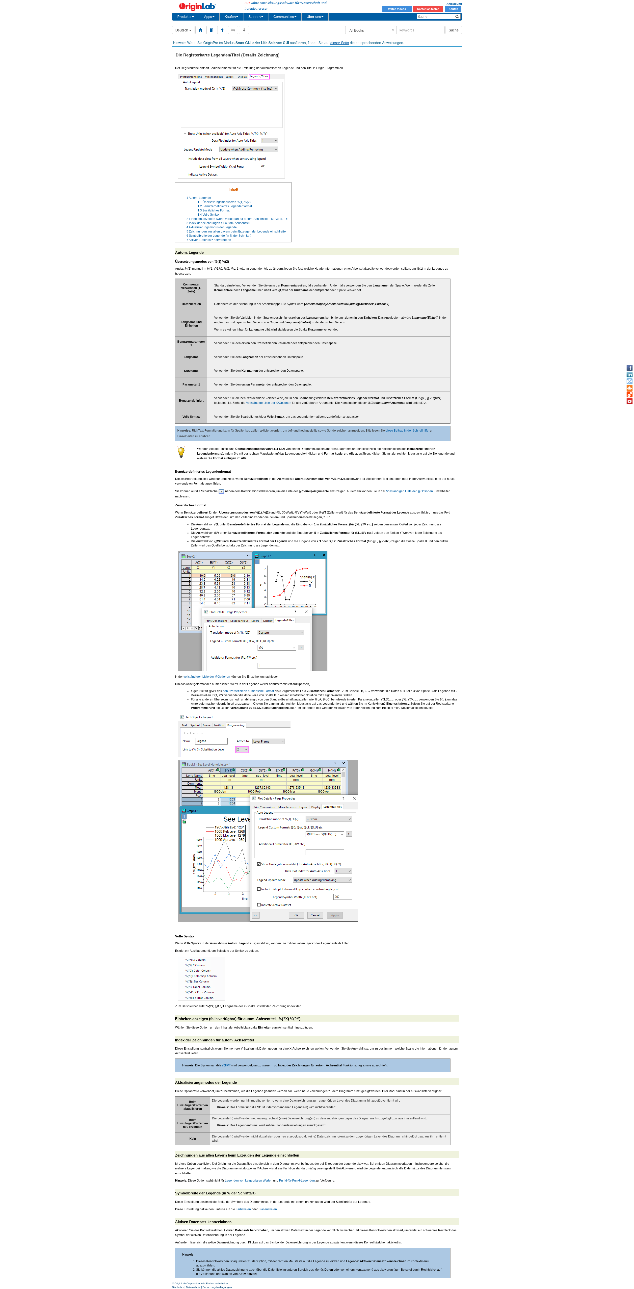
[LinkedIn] (629, 374)
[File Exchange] (629, 394)
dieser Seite (339, 42)
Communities (283, 17)
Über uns (314, 17)
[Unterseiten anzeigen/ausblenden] (244, 30)
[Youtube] (629, 401)
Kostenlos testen (428, 8)
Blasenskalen (268, 1209)
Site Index (178, 1287)
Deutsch (182, 29)
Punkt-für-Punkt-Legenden (297, 1180)
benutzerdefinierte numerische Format (248, 691)
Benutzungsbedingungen (217, 1287)
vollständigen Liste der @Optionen (207, 676)
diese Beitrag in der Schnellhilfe (407, 430)
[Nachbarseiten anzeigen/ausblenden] (233, 30)
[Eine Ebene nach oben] (222, 30)
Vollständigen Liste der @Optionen (409, 491)
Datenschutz (193, 1287)
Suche (454, 29)
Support (254, 17)
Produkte (184, 17)
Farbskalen (243, 1209)
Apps (208, 17)
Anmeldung (454, 3)
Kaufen (453, 8)
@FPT (226, 1065)
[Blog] (629, 381)
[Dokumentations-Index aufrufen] (200, 30)
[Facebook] (629, 368)
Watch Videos (397, 8)
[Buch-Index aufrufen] (211, 30)
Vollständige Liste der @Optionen (268, 403)
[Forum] (629, 388)
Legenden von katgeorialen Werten (248, 1180)
